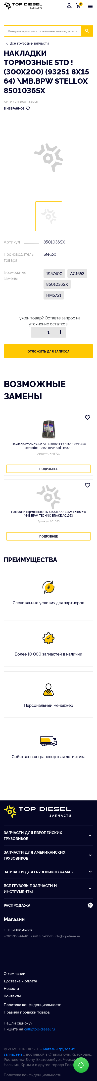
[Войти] (69, 6)
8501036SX (57, 284)
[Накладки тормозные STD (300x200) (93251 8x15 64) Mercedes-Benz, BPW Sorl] (48, 429)
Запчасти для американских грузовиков (34, 855)
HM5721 (53, 295)
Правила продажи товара (26, 1012)
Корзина (79, 5)
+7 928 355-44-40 (16, 936)
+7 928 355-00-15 (41, 936)
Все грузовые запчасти (29, 43)
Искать (90, 31)
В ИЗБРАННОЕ (14, 108)
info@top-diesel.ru (67, 936)
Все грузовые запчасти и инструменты (30, 888)
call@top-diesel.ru (39, 1028)
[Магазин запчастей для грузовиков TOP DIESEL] (23, 5)
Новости (11, 988)
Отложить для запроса (49, 351)
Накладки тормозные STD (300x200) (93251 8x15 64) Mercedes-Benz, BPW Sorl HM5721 (49, 445)
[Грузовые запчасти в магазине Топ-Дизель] (37, 811)
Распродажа (17, 905)
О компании (14, 973)
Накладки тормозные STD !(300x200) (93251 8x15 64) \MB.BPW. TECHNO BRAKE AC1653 (48, 513)
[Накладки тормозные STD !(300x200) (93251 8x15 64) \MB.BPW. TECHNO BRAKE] (48, 497)
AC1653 (77, 273)
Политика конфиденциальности (32, 1004)
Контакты (12, 995)
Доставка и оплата (20, 980)
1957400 (54, 273)
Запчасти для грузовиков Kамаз (38, 871)
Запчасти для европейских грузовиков (33, 835)
